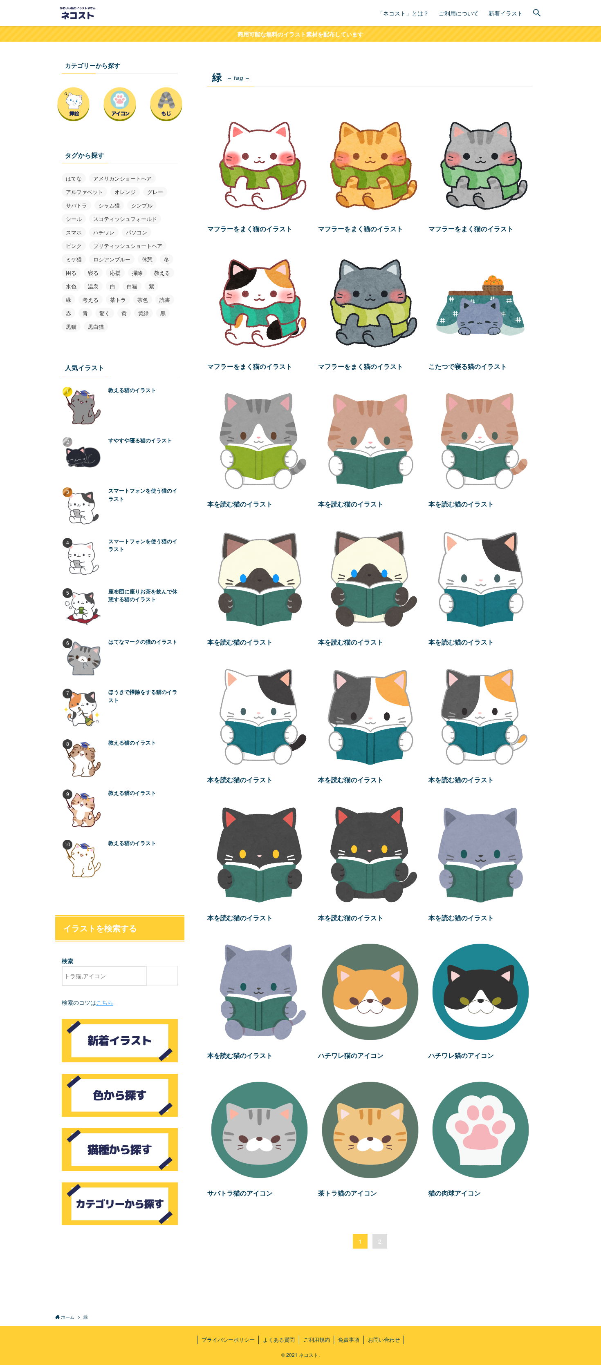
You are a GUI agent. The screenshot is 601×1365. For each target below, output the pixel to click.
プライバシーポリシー (228, 1339)
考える (91, 299)
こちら (104, 1002)
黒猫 (71, 326)
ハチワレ (103, 232)
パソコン (136, 232)
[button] (537, 13)
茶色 (142, 299)
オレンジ (125, 192)
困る (71, 273)
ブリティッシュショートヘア (127, 246)
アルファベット (84, 192)
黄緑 (143, 313)
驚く (104, 313)
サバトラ (76, 205)
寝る (93, 273)
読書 (164, 299)
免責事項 (348, 1339)
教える (162, 273)
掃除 (137, 273)
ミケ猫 (74, 259)
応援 (115, 273)
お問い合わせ (384, 1339)
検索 (67, 961)
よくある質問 (279, 1339)
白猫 (132, 286)
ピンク (74, 246)
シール (74, 219)
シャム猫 (109, 205)
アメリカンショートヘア (122, 178)
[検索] (164, 976)
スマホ (74, 232)
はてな (74, 178)
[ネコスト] (79, 13)
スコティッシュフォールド (125, 219)
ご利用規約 (316, 1339)
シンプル (141, 205)
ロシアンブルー (111, 259)
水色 (71, 286)
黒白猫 (96, 326)
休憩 (147, 259)
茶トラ (118, 299)
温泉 (93, 286)
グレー (155, 192)
